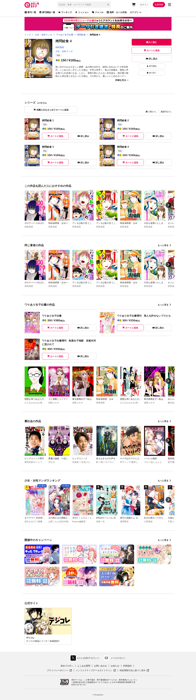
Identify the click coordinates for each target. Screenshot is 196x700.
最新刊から (166, 111)
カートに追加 (153, 50)
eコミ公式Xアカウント (86, 659)
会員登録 (159, 4)
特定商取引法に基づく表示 (134, 670)
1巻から (152, 111)
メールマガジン (118, 658)
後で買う (152, 73)
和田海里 (59, 47)
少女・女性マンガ (64, 51)
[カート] (134, 5)
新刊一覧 (32, 12)
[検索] (108, 5)
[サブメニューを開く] (170, 5)
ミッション (83, 12)
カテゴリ (134, 12)
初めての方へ (67, 666)
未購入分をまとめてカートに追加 (52, 110)
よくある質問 (83, 666)
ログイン (144, 4)
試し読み (153, 58)
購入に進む (151, 42)
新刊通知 (152, 66)
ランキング (66, 12)
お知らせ (115, 666)
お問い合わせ (100, 666)
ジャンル (99, 12)
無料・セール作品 (118, 12)
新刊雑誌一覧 (48, 12)
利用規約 (127, 666)
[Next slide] (168, 205)
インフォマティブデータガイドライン (94, 670)
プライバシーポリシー (59, 670)
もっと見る (163, 245)
